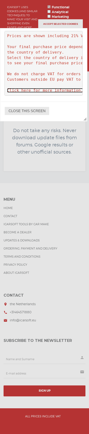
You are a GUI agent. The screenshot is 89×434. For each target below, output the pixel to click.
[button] (27, 111)
